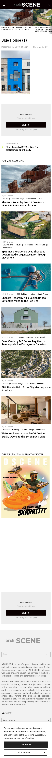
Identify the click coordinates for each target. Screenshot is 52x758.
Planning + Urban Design (13, 383)
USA (40, 199)
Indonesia (29, 245)
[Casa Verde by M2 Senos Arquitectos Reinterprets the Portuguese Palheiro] (26, 320)
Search (48, 655)
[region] (26, 740)
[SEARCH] (49, 4)
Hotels (32, 294)
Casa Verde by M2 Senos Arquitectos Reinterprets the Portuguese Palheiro (23, 343)
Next (50, 21)
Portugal (29, 337)
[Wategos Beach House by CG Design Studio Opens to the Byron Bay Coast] (26, 410)
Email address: (26, 114)
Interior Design (18, 199)
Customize (24, 752)
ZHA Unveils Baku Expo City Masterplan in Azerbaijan (26, 389)
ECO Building (8, 245)
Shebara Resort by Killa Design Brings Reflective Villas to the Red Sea (23, 299)
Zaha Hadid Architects (34, 383)
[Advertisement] (26, 557)
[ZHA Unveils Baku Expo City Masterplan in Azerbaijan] (26, 363)
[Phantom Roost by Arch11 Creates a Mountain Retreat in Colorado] (16, 17)
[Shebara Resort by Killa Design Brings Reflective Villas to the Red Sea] (26, 277)
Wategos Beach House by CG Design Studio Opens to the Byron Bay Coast (23, 435)
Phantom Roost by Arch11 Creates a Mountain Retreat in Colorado (16, 28)
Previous (1, 21)
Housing (6, 199)
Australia (6, 429)
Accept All (26, 745)
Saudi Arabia (43, 294)
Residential (31, 199)
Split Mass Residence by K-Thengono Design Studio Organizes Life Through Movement (23, 254)
